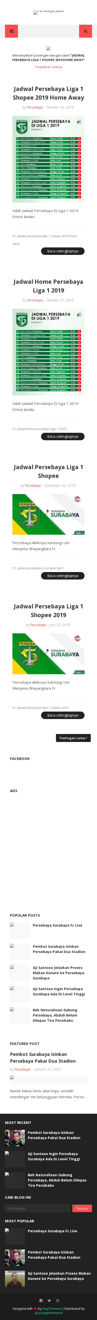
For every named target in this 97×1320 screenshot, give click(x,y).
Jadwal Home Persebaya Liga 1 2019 (48, 286)
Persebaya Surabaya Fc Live (57, 925)
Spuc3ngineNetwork (49, 1313)
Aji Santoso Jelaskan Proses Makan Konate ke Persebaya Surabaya (58, 972)
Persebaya (35, 107)
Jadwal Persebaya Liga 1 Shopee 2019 (48, 610)
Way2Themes (51, 1309)
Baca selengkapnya (62, 251)
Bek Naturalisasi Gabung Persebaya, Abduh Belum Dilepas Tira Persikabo (55, 1015)
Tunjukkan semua (48, 67)
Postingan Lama (72, 738)
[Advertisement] (48, 846)
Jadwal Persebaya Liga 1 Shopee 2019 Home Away (48, 93)
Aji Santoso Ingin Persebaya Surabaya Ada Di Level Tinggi (59, 991)
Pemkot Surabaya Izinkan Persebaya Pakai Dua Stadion (59, 949)
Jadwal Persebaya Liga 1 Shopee (48, 471)
